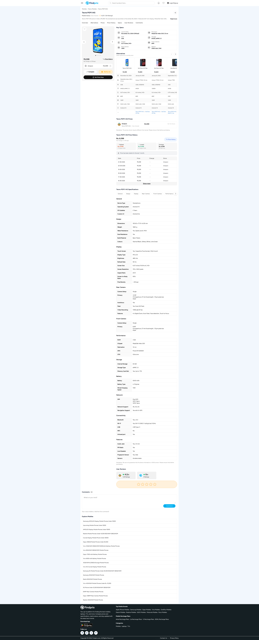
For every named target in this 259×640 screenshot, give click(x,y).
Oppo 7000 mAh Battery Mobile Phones (95, 554)
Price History (111, 23)
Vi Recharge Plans (148, 619)
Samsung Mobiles (135, 609)
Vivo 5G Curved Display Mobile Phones (94, 567)
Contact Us (163, 638)
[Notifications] (159, 3)
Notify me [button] (107, 72)
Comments (139, 23)
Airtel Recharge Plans (122, 619)
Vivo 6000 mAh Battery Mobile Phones (94, 558)
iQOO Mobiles (141, 612)
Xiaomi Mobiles (120, 612)
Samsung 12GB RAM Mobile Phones (93, 575)
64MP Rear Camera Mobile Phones (93, 591)
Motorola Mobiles (152, 612)
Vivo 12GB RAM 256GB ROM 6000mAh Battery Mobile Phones (101, 546)
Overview (85, 23)
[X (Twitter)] (91, 633)
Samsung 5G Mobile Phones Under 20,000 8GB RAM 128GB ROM (102, 571)
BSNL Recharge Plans (162, 619)
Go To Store (171, 124)
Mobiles (84, 9)
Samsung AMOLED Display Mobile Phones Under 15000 (99, 521)
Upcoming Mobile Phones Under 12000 (94, 525)
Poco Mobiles (162, 612)
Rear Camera (146, 193)
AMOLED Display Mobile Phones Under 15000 (96, 529)
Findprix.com (96, 638)
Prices (103, 23)
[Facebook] (82, 633)
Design (128, 193)
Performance (169, 193)
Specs (120, 23)
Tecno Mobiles (92, 9)
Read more (173, 19)
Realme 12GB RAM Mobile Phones (93, 600)
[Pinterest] (96, 633)
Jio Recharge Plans (136, 619)
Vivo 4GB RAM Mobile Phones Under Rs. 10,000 (97, 583)
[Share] (175, 12)
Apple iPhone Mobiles (122, 609)
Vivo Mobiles (156, 609)
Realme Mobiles (131, 612)
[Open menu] (82, 3)
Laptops (124, 626)
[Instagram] (87, 633)
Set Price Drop (99, 77)
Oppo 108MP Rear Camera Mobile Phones (95, 596)
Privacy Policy (174, 638)
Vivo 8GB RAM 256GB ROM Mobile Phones (95, 550)
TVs (128, 626)
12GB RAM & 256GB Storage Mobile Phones (96, 562)
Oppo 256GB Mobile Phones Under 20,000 (95, 542)
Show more (146, 183)
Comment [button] (169, 506)
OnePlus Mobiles (166, 609)
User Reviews (128, 23)
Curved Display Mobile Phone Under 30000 (95, 538)
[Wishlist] (163, 3)
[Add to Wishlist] (85, 29)
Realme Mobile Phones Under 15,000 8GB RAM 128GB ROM (100, 533)
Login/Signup (174, 3)
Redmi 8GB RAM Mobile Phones (92, 579)
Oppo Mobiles (146, 609)
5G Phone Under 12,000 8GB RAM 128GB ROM (96, 587)
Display (136, 193)
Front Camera (157, 193)
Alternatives (94, 23)
